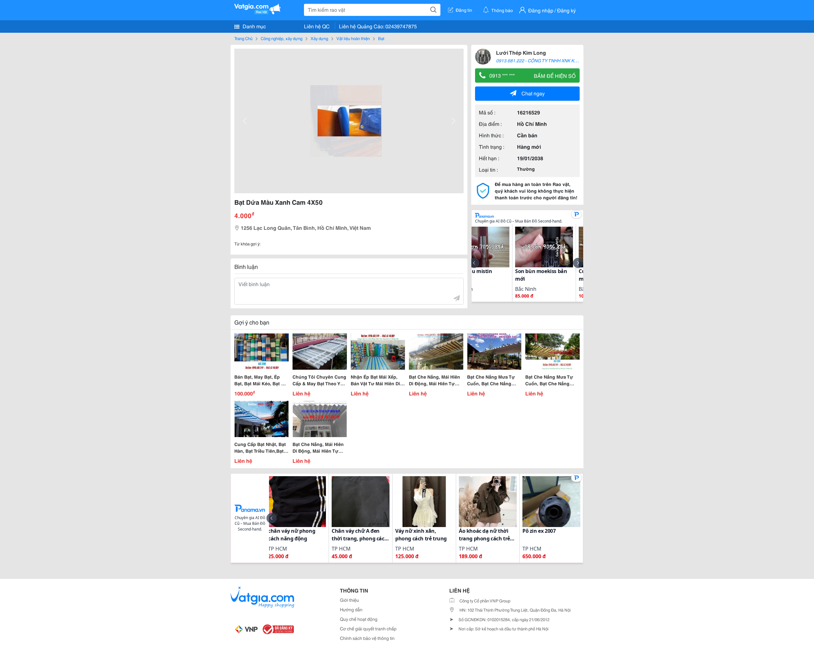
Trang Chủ (243, 38)
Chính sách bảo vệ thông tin (367, 638)
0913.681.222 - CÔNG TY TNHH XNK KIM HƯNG (545, 60)
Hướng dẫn (351, 609)
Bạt (381, 38)
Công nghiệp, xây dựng (281, 38)
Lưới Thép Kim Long (521, 52)
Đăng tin (464, 10)
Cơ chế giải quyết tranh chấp (368, 628)
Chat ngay (533, 93)
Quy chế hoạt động (358, 619)
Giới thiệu (349, 600)
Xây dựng (319, 38)
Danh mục (253, 26)
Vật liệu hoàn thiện (353, 38)
